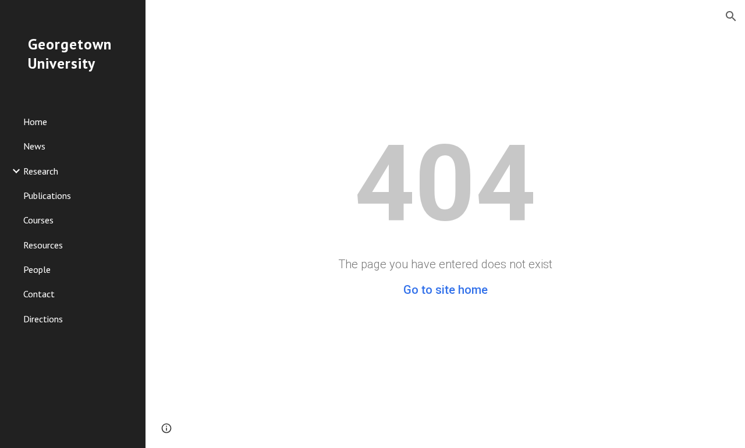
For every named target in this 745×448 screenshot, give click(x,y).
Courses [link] (38, 220)
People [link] (37, 269)
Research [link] (40, 171)
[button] (731, 16)
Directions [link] (43, 319)
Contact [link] (39, 294)
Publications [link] (47, 195)
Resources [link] (43, 245)
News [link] (34, 146)
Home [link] (35, 121)
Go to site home (445, 290)
